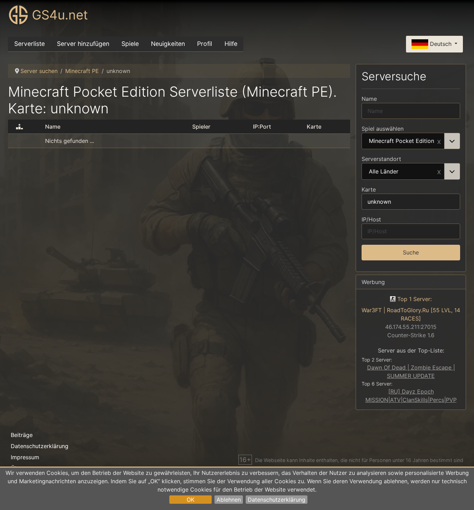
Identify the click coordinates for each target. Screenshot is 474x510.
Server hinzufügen (83, 43)
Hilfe (231, 43)
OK (190, 499)
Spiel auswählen (383, 128)
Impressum (25, 457)
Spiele (130, 43)
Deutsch (440, 43)
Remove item (438, 141)
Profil (204, 43)
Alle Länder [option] (383, 172)
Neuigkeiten (168, 43)
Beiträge (22, 434)
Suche (411, 252)
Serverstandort (381, 158)
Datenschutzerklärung (276, 499)
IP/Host (371, 219)
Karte (369, 189)
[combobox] (411, 141)
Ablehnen (229, 499)
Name (369, 98)
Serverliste (29, 43)
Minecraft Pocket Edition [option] (401, 141)
